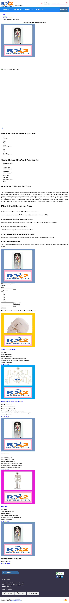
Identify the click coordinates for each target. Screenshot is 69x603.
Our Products (29, 9)
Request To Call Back (5, 563)
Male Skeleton (5, 454)
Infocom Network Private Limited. (16, 600)
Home (4, 14)
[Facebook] (57, 577)
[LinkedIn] (62, 577)
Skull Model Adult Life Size (8, 349)
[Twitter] (60, 577)
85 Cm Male (4, 506)
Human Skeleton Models (8, 18)
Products (5, 16)
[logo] (7, 6)
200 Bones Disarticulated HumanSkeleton (12, 402)
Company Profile (17, 9)
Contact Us (39, 9)
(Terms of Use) (17, 599)
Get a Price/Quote (5, 364)
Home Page (6, 9)
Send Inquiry (64, 9)
